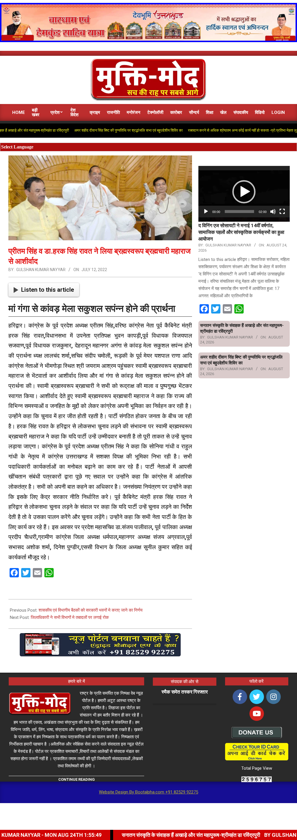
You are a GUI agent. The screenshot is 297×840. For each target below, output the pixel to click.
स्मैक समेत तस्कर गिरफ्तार (185, 692)
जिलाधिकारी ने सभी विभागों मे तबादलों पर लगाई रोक (70, 617)
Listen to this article (47, 289)
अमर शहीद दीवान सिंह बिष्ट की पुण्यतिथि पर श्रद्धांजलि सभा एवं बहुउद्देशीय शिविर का (104, 130)
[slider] (239, 211)
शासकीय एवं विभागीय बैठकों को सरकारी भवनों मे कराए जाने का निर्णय (90, 610)
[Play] (206, 211)
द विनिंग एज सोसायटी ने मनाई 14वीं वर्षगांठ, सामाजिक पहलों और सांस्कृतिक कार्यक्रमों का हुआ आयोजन (241, 232)
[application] (244, 191)
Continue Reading (76, 779)
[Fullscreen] (282, 211)
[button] (244, 191)
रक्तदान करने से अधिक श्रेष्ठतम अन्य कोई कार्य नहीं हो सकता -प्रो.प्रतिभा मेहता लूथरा (221, 130)
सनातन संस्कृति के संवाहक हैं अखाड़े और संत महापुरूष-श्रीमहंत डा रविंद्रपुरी (150, 835)
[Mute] (273, 211)
